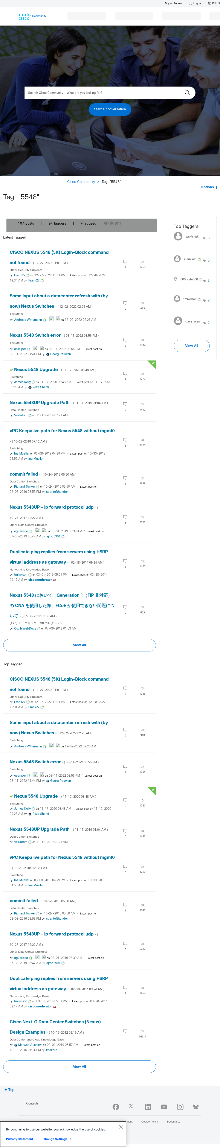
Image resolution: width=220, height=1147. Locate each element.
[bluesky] (196, 1106)
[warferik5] (188, 241)
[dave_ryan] (188, 326)
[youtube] (164, 1107)
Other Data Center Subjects (28, 525)
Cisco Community (81, 182)
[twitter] (132, 1107)
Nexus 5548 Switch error (54, 335)
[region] (63, 1134)
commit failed (43, 474)
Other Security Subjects (26, 270)
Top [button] (11, 1090)
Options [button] (207, 187)
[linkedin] (148, 1107)
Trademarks (173, 1122)
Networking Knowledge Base (29, 569)
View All (79, 645)
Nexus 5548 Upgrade (55, 370)
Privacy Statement (19, 1139)
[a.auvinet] (188, 263)
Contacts (32, 1103)
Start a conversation (110, 109)
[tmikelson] (188, 302)
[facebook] (116, 1107)
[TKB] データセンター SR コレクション (36, 623)
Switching (16, 313)
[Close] (121, 1127)
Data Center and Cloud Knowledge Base (37, 1039)
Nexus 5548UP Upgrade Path (59, 403)
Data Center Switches (24, 410)
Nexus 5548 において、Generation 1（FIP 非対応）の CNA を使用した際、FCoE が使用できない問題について (62, 605)
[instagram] (180, 1107)
